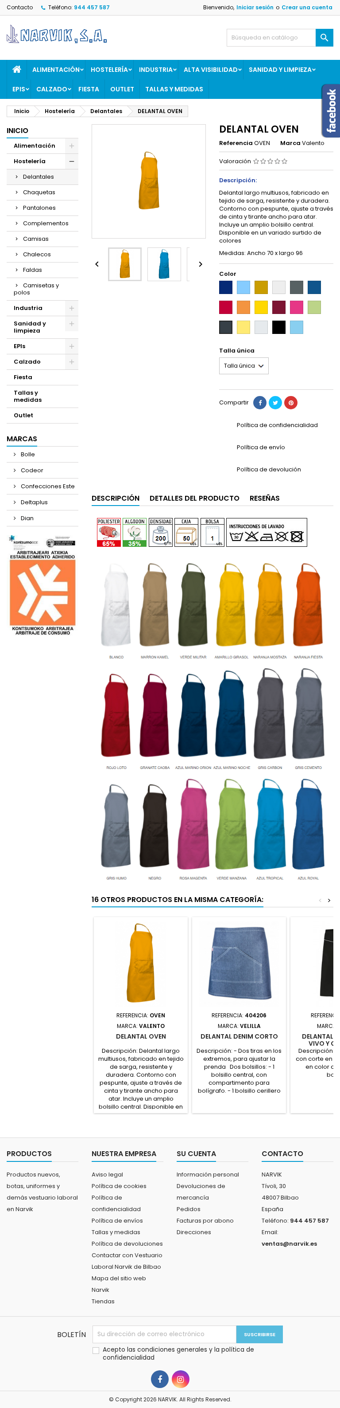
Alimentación (56, 69)
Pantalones (39, 208)
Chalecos (37, 254)
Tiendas (103, 1301)
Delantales (38, 177)
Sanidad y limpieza (280, 69)
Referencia (236, 143)
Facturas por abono (205, 1220)
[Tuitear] (275, 402)
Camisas (36, 239)
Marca (290, 143)
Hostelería (109, 69)
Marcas (22, 439)
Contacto (20, 7)
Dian (26, 518)
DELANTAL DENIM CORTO (239, 1036)
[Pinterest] (291, 402)
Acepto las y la (178, 1353)
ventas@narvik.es (289, 1243)
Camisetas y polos (36, 289)
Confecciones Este (47, 486)
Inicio (17, 131)
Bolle (27, 454)
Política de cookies (119, 1186)
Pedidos (189, 1209)
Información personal (208, 1174)
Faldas (32, 270)
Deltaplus (33, 502)
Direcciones (194, 1232)
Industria (156, 69)
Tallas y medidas (174, 89)
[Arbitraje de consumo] (42, 585)
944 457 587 (92, 7)
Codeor (31, 470)
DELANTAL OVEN (141, 1036)
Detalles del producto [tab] (195, 498)
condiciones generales (173, 1349)
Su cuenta (196, 1154)
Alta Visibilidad (211, 69)
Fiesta (88, 89)
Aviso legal (107, 1174)
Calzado (51, 89)
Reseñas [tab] (265, 498)
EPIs (18, 89)
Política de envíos (117, 1220)
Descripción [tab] (115, 498)
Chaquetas (39, 192)
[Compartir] (260, 402)
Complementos (46, 223)
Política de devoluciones (127, 1243)
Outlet (122, 89)
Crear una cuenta (307, 7)
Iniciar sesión (255, 7)
